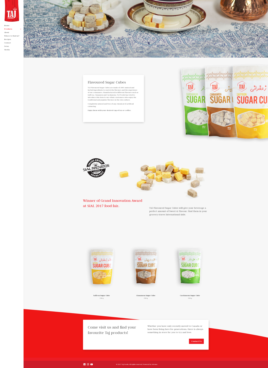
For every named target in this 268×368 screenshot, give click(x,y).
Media (7, 50)
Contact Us (196, 341)
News (6, 46)
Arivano (154, 364)
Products (8, 29)
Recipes (7, 39)
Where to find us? (11, 36)
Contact (7, 43)
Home (6, 26)
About (6, 33)
